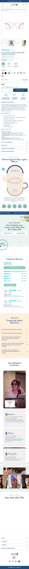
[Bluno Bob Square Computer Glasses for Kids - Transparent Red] (2, 524)
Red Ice (2, 76)
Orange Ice (21, 73)
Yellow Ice (24, 73)
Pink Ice (12, 73)
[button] (5, 50)
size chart (4, 145)
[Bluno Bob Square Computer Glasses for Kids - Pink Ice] (8, 524)
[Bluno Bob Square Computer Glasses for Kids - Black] (4, 524)
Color (6, 70)
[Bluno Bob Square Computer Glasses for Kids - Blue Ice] (9, 524)
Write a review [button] (14, 267)
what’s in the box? (6, 142)
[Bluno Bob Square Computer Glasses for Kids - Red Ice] (6, 526)
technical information (8, 148)
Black (5, 73)
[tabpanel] (14, 482)
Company (4, 541)
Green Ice (18, 73)
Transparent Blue (9, 73)
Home (2, 9)
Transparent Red (2, 73)
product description (7, 102)
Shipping (8, 87)
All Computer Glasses (9, 9)
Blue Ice (15, 73)
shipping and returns (7, 151)
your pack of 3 (8, 233)
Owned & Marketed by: (8, 548)
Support (4, 545)
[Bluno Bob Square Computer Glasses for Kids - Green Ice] (11, 524)
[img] (13, 290)
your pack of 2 (21, 233)
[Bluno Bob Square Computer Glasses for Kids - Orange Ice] (2, 526)
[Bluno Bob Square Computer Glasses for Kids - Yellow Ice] (4, 526)
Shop (3, 538)
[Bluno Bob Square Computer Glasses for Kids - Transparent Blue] (6, 524)
